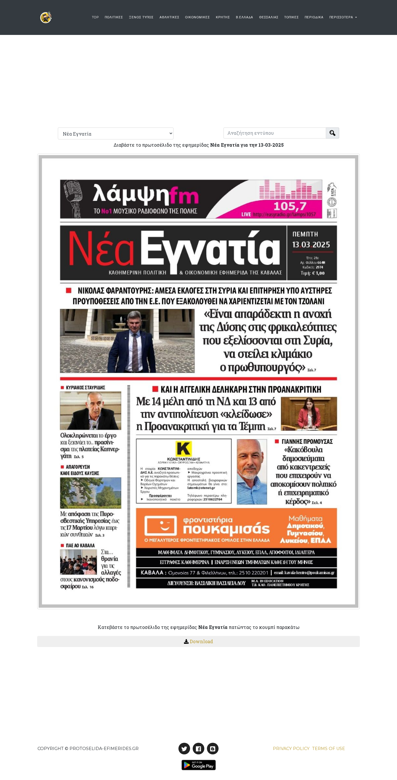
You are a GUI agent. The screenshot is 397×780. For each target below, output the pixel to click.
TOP (95, 17)
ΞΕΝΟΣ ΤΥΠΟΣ (141, 17)
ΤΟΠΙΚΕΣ (291, 17)
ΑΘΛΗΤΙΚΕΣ (169, 17)
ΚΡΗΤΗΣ (223, 17)
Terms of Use (328, 748)
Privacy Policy (291, 748)
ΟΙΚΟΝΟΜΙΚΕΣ (197, 17)
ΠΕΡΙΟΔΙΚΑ (314, 17)
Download (201, 641)
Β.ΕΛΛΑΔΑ (244, 17)
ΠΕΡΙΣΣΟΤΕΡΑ (342, 17)
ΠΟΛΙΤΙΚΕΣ (114, 17)
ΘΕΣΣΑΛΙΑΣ (268, 17)
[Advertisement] (198, 79)
